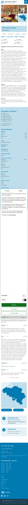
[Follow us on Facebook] (2, 496)
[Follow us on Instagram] (5, 496)
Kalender (24, 34)
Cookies (2, 476)
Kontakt (2, 477)
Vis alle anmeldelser (14, 377)
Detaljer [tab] (21, 190)
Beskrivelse (10, 34)
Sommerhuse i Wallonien (13, 431)
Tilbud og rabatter (5, 488)
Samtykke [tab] (7, 190)
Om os (2, 486)
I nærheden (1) (5, 30)
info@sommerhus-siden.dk (7, 452)
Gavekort (3, 483)
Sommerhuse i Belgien (13, 433)
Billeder (4, 34)
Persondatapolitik (4, 479)
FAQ (2, 484)
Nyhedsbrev (3, 481)
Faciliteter (18, 34)
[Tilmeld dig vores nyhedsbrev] (7, 496)
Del (23, 24)
